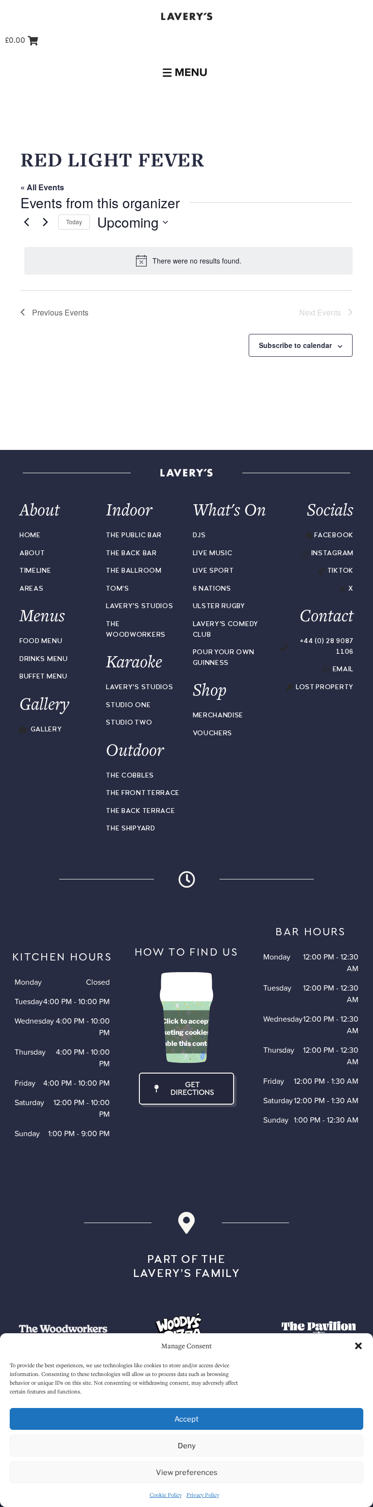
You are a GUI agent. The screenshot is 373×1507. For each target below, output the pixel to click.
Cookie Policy (166, 1494)
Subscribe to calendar (295, 345)
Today (74, 221)
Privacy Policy (202, 1494)
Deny (187, 1445)
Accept (186, 1419)
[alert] (188, 260)
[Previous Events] (26, 222)
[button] (358, 1346)
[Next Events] (45, 222)
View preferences (187, 1472)
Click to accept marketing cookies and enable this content (187, 1032)
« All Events (42, 187)
